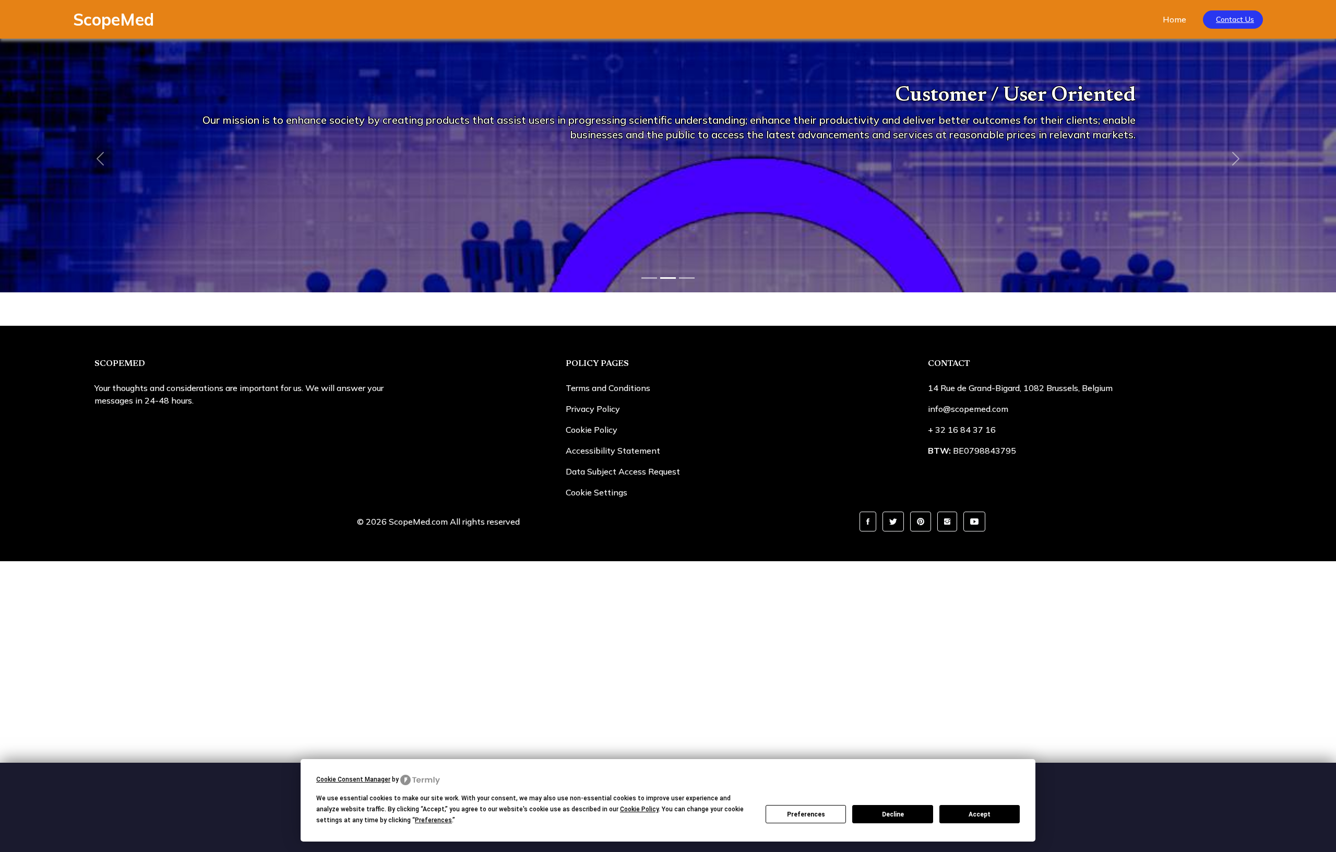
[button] (868, 521)
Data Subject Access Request (623, 471)
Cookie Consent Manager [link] (353, 779)
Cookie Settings (596, 492)
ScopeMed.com (418, 521)
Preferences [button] (433, 820)
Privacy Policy (593, 409)
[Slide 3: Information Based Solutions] (687, 278)
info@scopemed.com (968, 409)
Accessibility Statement (613, 450)
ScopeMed (113, 19)
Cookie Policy (591, 429)
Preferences (806, 814)
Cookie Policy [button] (639, 809)
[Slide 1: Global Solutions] (649, 278)
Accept (980, 814)
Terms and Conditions (608, 388)
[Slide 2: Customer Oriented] (668, 278)
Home (1174, 19)
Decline (893, 814)
